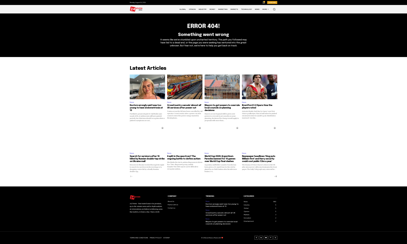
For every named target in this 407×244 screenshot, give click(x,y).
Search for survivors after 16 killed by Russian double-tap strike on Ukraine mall (147, 158)
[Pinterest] (270, 238)
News (132, 102)
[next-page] (275, 176)
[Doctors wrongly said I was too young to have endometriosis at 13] (147, 87)
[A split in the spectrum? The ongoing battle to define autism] (184, 137)
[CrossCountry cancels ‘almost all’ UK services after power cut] (184, 87)
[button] (274, 9)
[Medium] (266, 238)
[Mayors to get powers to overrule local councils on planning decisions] (222, 87)
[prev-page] (131, 176)
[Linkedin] (261, 238)
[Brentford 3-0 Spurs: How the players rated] (259, 87)
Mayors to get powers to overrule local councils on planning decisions (222, 108)
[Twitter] (275, 238)
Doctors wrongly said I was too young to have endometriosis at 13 (146, 108)
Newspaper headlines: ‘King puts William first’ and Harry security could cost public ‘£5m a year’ (258, 158)
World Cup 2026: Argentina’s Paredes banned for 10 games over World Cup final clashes (220, 158)
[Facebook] (256, 238)
